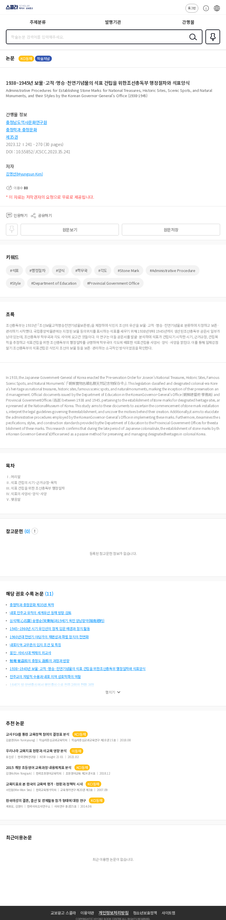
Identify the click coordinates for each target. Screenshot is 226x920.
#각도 (102, 270)
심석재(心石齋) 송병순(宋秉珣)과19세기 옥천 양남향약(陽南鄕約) (57, 620)
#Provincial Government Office (113, 283)
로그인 (192, 8)
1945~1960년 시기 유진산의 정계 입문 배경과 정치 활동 (50, 628)
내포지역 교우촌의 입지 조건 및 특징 (35, 644)
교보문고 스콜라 (63, 913)
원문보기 (69, 230)
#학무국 (81, 270)
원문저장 (171, 230)
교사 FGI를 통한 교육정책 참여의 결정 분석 (37, 734)
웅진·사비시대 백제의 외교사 (30, 652)
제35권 (12, 137)
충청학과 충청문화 (21, 129)
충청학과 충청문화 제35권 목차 (32, 604)
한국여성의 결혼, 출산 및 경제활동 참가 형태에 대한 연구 (46, 800)
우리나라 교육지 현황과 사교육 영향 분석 (36, 750)
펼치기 (110, 692)
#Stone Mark (128, 270)
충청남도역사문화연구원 (26, 122)
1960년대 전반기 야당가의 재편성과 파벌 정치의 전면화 (49, 636)
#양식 (60, 270)
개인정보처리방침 (114, 913)
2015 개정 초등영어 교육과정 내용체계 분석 (39, 767)
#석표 (14, 270)
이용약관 (87, 913)
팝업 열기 (34, 531)
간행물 (188, 22)
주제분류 (38, 22)
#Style (15, 283)
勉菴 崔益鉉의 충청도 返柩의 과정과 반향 (39, 660)
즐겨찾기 (211, 43)
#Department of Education (53, 283)
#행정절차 (37, 270)
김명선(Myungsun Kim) (24, 174)
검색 (192, 41)
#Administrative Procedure (172, 270)
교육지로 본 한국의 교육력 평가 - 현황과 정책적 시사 (44, 784)
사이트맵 (168, 913)
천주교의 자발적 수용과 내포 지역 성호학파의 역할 (45, 676)
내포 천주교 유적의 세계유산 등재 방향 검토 (40, 612)
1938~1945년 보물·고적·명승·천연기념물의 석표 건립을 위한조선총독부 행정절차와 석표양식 (77, 668)
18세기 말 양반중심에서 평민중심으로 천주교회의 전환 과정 (52, 684)
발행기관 (113, 22)
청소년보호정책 (145, 913)
